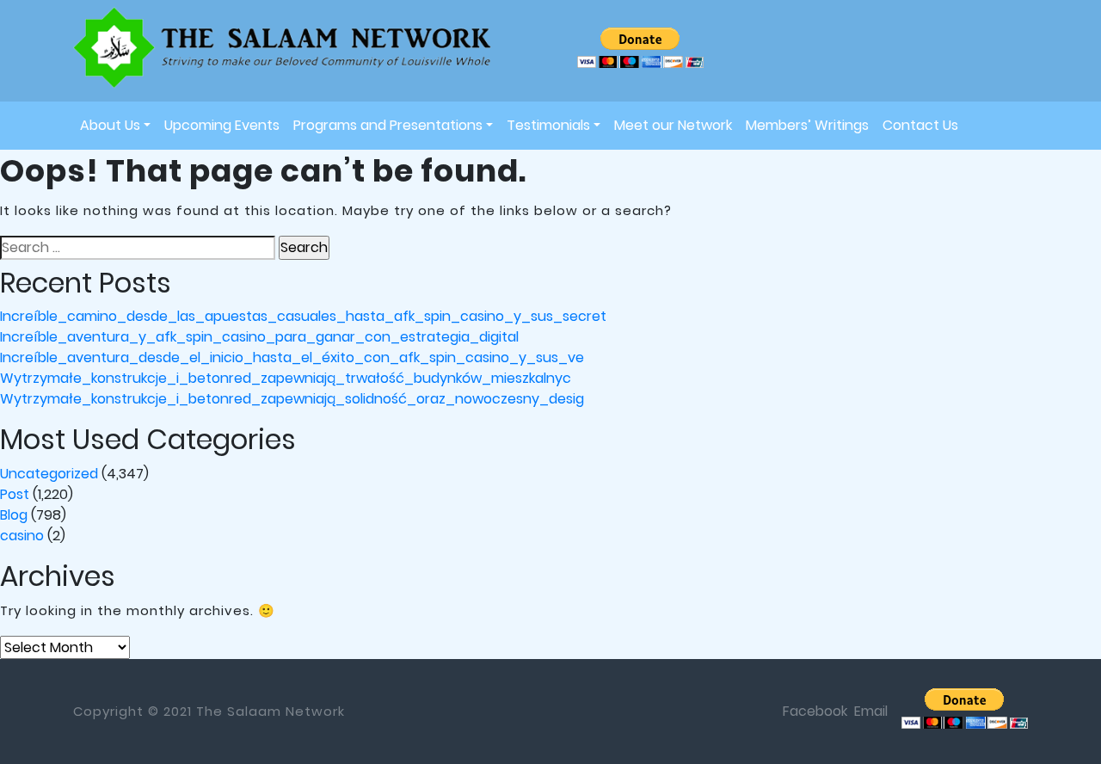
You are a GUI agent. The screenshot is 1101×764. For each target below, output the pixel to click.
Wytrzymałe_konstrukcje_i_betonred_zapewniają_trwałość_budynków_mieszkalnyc (285, 378)
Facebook (815, 711)
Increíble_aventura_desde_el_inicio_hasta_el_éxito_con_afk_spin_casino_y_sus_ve (292, 357)
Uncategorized (49, 474)
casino (22, 535)
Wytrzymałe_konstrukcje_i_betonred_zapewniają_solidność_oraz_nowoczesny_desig (292, 399)
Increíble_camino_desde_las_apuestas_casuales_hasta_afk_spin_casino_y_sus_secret (303, 316)
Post (14, 494)
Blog (14, 515)
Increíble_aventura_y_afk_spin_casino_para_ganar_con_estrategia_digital (259, 337)
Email (871, 711)
